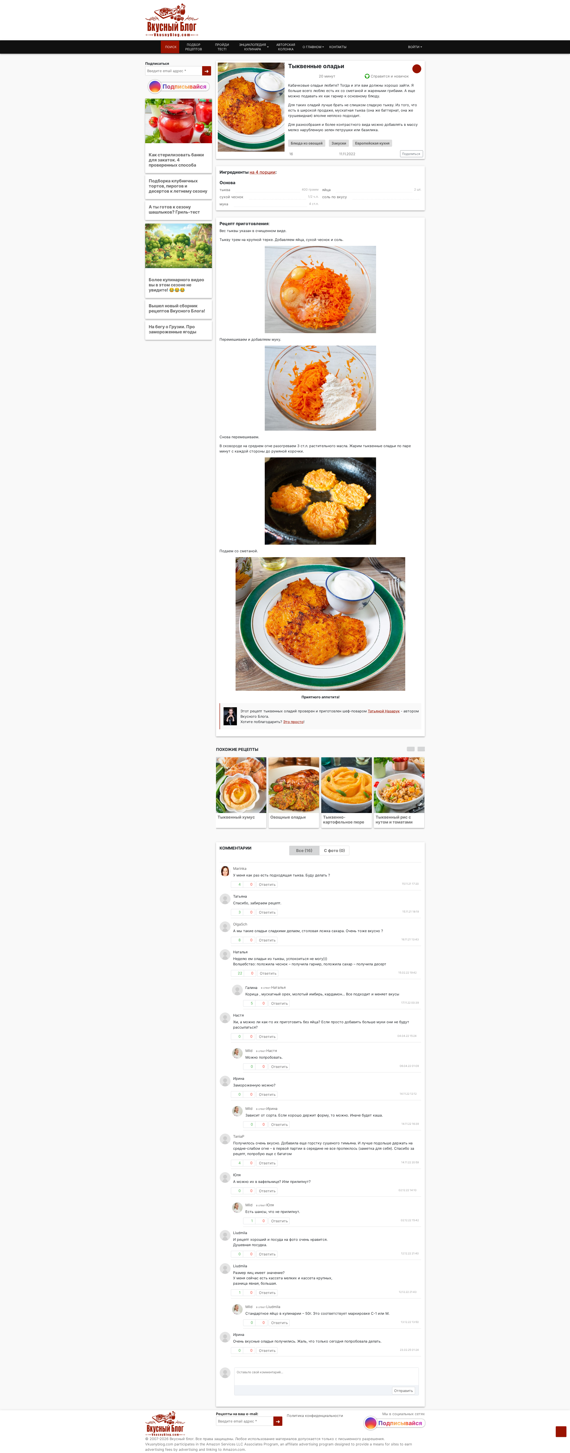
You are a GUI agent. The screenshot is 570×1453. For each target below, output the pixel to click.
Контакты (337, 47)
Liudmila (273, 1306)
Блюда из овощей (307, 143)
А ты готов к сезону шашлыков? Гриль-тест (174, 209)
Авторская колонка (285, 47)
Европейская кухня (372, 143)
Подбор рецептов (193, 47)
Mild (248, 1050)
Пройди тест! (222, 47)
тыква (225, 189)
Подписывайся (184, 86)
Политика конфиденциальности (315, 1415)
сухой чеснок (231, 197)
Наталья (278, 987)
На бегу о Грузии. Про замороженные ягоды (172, 329)
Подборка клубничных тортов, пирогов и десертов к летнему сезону (178, 186)
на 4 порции (262, 172)
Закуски (339, 143)
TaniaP (238, 1136)
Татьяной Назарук (384, 711)
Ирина (271, 1108)
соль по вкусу (334, 197)
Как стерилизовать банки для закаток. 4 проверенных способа (176, 160)
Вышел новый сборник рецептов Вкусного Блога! (177, 308)
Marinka (239, 868)
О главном (312, 47)
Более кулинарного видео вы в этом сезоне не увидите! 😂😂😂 (176, 285)
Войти (413, 47)
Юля (270, 1205)
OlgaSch (240, 924)
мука (224, 204)
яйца (326, 189)
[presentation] (410, 749)
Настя (271, 1050)
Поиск (171, 47)
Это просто (293, 721)
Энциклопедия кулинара (252, 47)
